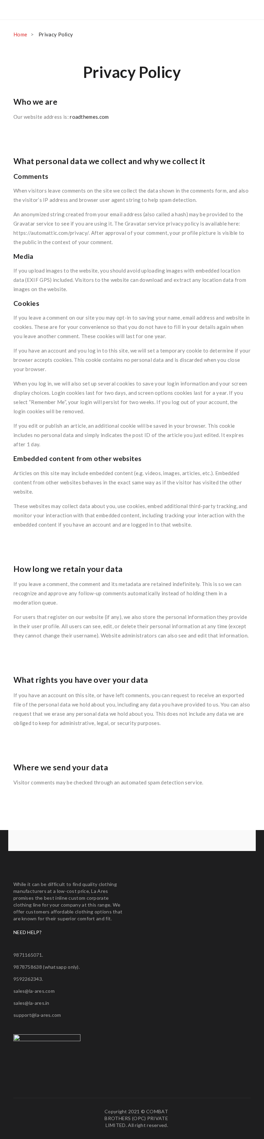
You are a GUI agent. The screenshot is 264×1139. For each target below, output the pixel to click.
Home (20, 34)
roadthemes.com (89, 117)
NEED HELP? (27, 932)
